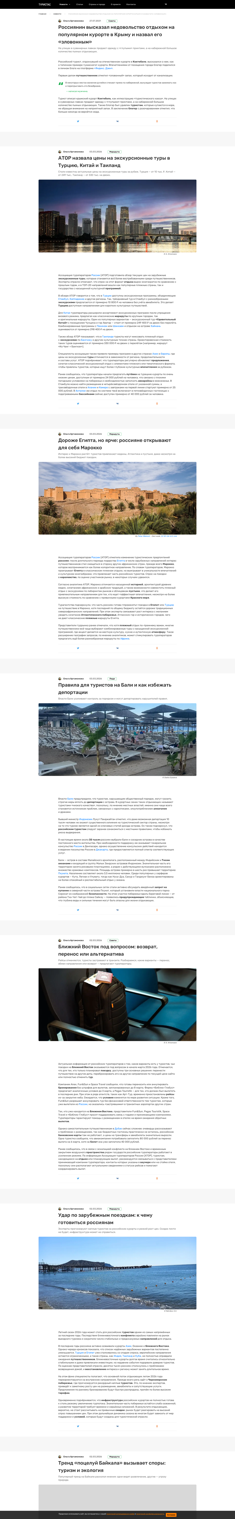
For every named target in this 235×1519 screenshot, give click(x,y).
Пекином (102, 326)
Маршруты (114, 152)
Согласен (171, 1515)
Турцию (169, 604)
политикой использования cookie (120, 1514)
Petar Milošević (144, 536)
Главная (42, 14)
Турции (107, 295)
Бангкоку (86, 339)
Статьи (79, 4)
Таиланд (128, 1355)
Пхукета (63, 873)
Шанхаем (118, 326)
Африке (124, 638)
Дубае (118, 1128)
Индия (117, 1355)
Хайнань (156, 326)
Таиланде (108, 336)
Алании (92, 387)
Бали (70, 798)
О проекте (116, 4)
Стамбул (63, 298)
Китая (66, 312)
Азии (155, 353)
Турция (79, 1352)
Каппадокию (77, 298)
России (95, 275)
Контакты (131, 4)
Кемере (103, 387)
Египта (121, 560)
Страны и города (97, 4)
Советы (112, 21)
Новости (63, 4)
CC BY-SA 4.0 (166, 536)
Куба (138, 1355)
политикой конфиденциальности (150, 1514)
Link (175, 536)
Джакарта (102, 849)
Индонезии (86, 819)
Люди (112, 679)
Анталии (81, 390)
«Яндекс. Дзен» (103, 68)
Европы (165, 353)
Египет (90, 1352)
